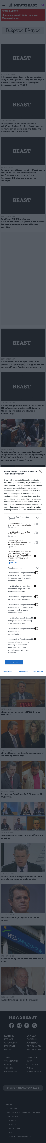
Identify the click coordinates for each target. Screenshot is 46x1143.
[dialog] (23, 571)
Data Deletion (8, 671)
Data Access (23, 671)
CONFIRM (14, 662)
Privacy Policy (37, 671)
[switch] (36, 524)
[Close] (41, 471)
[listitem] (23, 518)
